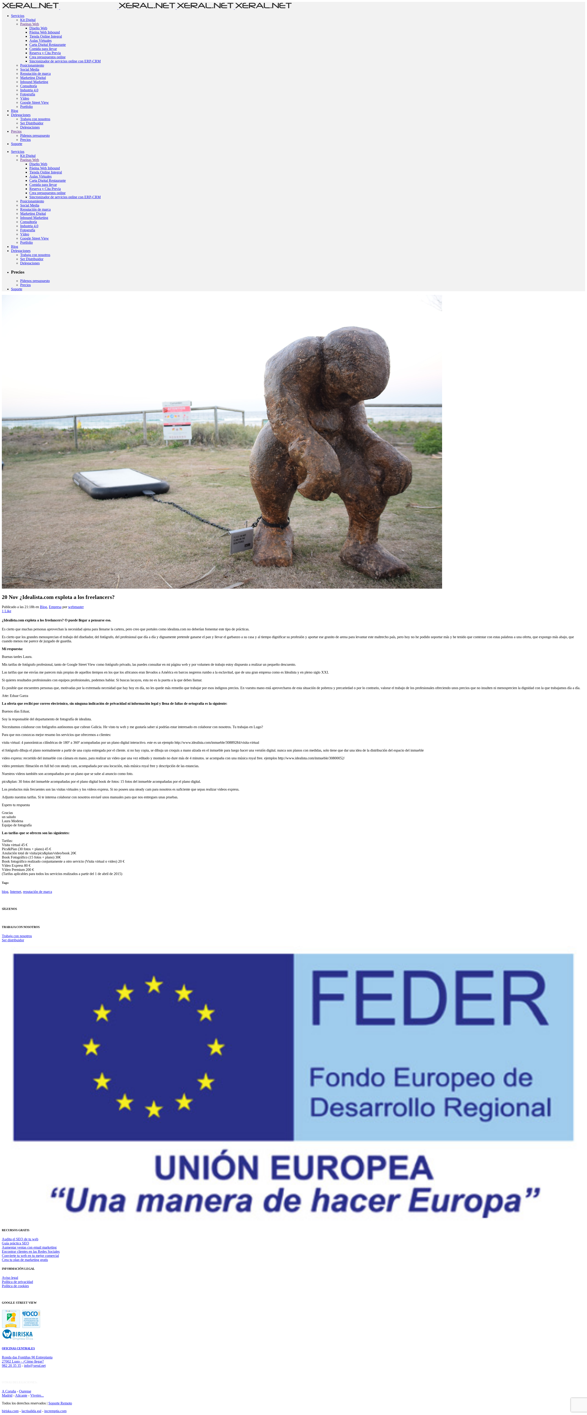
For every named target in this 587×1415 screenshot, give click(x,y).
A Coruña (9, 1391)
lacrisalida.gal (31, 1411)
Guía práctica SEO (15, 1243)
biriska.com (10, 1411)
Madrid (7, 1395)
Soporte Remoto (60, 1403)
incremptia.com (55, 1411)
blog (5, 892)
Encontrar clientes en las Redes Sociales (31, 1251)
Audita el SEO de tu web (20, 1239)
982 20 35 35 (11, 1365)
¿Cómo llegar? (33, 1361)
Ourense (25, 1391)
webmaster (76, 607)
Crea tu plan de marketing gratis (25, 1260)
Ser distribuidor (13, 940)
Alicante (21, 1395)
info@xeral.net (35, 1365)
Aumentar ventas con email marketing (29, 1247)
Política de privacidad (17, 1282)
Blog (43, 607)
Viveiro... (37, 1395)
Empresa (55, 607)
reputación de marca (37, 892)
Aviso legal (10, 1278)
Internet (15, 892)
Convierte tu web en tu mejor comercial (30, 1256)
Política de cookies (15, 1286)
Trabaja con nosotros (17, 936)
